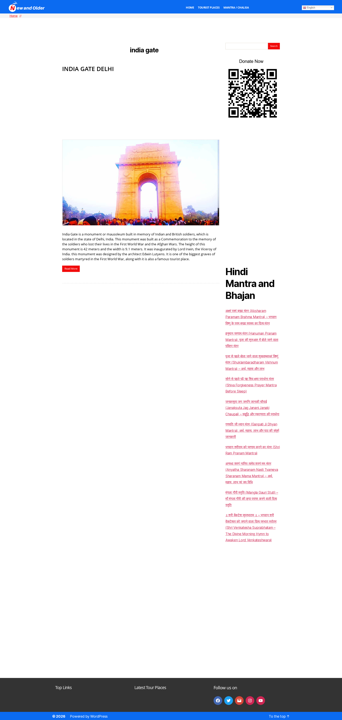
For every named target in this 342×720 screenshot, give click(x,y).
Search (274, 46)
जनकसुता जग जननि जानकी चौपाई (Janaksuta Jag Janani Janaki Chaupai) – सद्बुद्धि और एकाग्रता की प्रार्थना (252, 408)
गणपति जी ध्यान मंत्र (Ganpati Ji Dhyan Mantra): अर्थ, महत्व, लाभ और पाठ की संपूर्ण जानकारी (252, 430)
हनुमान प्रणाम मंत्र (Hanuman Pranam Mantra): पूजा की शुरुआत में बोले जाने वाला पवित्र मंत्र (251, 339)
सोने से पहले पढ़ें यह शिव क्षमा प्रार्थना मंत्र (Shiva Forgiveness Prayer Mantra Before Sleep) (250, 385)
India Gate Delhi (88, 69)
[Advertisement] (171, 24)
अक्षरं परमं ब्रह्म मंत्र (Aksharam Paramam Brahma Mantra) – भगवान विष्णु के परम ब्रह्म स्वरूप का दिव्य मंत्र (250, 317)
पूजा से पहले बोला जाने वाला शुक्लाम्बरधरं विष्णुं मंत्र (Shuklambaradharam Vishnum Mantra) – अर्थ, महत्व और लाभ (251, 362)
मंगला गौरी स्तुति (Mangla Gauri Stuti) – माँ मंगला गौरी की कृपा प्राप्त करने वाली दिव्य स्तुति (251, 499)
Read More (71, 268)
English (310, 7)
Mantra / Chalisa (236, 7)
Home (190, 7)
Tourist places (208, 7)
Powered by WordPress (89, 716)
